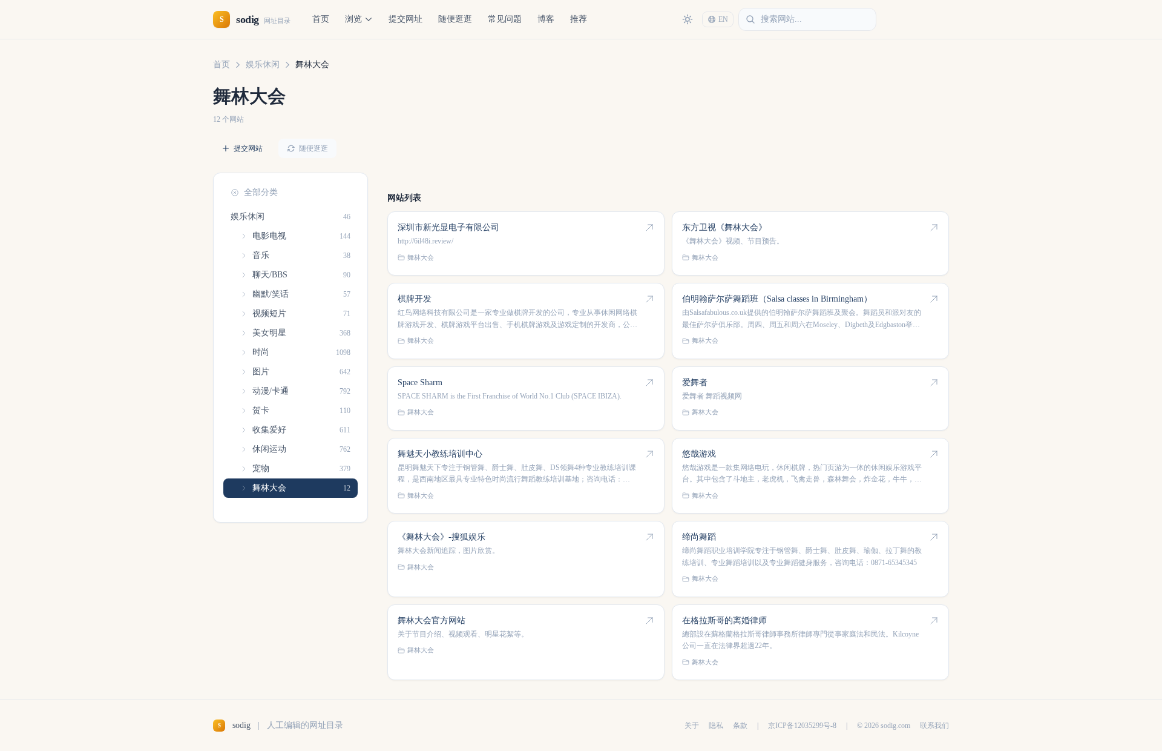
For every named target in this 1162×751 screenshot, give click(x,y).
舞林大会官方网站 (431, 620)
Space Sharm (420, 382)
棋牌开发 (415, 298)
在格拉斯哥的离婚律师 (724, 620)
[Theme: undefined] (687, 19)
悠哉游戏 (699, 453)
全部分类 (261, 192)
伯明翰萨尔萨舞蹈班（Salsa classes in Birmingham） (777, 298)
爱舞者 (694, 382)
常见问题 (505, 19)
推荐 (578, 19)
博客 (545, 19)
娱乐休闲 (263, 64)
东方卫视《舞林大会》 (724, 227)
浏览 (353, 19)
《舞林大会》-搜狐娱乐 (441, 536)
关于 (691, 725)
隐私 (716, 725)
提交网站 (248, 148)
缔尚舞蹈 (699, 536)
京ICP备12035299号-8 (802, 725)
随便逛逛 (455, 19)
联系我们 (934, 725)
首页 (320, 19)
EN (723, 19)
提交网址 (405, 19)
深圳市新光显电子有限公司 (448, 227)
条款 (740, 725)
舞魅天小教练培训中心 (440, 453)
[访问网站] (649, 228)
